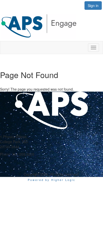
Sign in (93, 5)
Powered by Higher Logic (52, 180)
